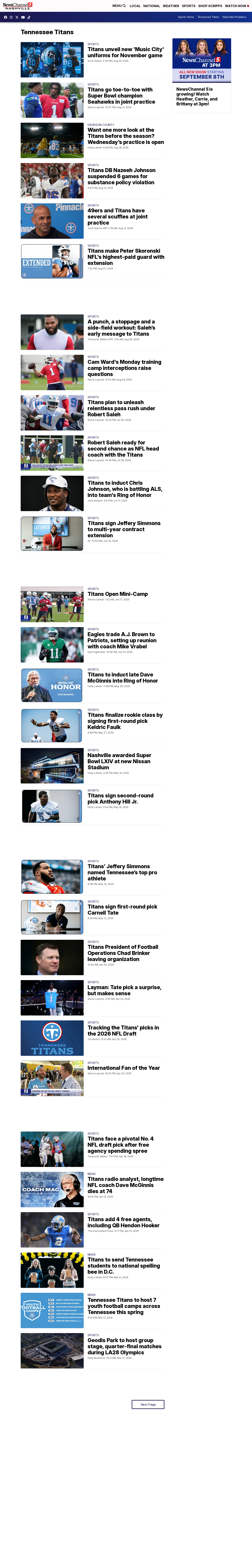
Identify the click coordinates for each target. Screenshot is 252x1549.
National (151, 6)
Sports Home (186, 17)
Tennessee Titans (208, 17)
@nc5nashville (30, 17)
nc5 (17, 17)
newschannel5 (6, 17)
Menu (117, 5)
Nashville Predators (234, 17)
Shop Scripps (210, 6)
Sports (188, 6)
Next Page (148, 1404)
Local (135, 6)
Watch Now (236, 6)
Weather (171, 6)
